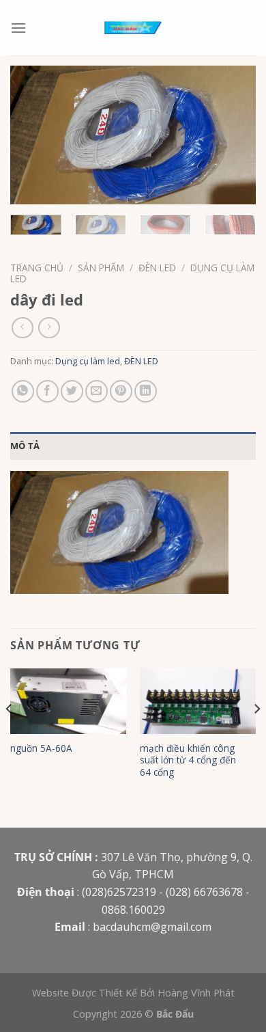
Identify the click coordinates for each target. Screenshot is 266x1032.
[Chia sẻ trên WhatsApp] (23, 391)
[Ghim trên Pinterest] (121, 391)
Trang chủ (36, 267)
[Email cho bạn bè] (96, 391)
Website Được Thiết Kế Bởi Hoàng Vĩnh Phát (133, 992)
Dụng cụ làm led (87, 361)
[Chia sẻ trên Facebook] (47, 391)
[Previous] (32, 135)
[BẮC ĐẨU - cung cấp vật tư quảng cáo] (133, 27)
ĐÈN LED (157, 267)
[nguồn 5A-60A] (68, 701)
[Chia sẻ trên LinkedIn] (145, 391)
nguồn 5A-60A (41, 748)
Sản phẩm (101, 267)
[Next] (234, 135)
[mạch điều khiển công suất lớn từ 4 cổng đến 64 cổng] (198, 701)
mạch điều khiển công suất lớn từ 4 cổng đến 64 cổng (188, 760)
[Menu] (18, 27)
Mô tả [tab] (25, 445)
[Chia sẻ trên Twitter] (72, 391)
